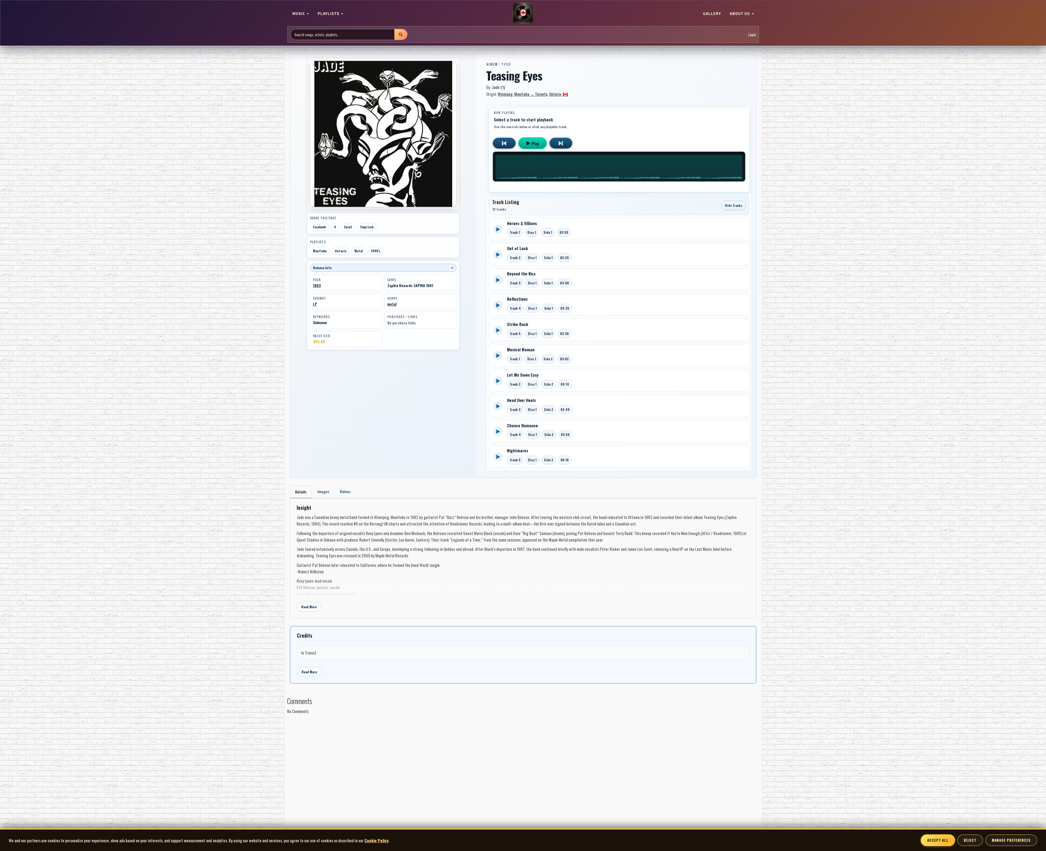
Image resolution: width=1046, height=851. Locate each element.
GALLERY (712, 13)
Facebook (319, 227)
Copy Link (367, 227)
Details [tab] (301, 491)
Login (752, 34)
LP (315, 304)
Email (348, 227)
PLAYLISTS (329, 13)
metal (392, 304)
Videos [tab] (345, 491)
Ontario (340, 250)
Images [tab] (323, 491)
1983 (317, 285)
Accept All (937, 840)
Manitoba (320, 250)
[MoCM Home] (523, 13)
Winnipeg (505, 94)
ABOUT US (740, 13)
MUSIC (299, 13)
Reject (970, 840)
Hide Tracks (733, 205)
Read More (309, 606)
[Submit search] (400, 34)
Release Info (383, 267)
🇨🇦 (565, 94)
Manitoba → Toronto (531, 94)
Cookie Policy (376, 840)
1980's (375, 250)
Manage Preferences (1011, 840)
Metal (358, 250)
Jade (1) (498, 87)
